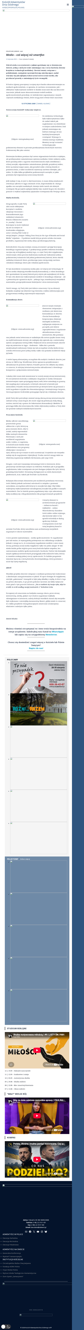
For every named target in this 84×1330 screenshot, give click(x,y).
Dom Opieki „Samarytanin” (13, 1276)
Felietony (10, 51)
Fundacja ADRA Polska (11, 1266)
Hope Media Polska (10, 1270)
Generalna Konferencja (12, 1253)
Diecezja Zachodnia (10, 1238)
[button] (6, 1326)
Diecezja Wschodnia (10, 1241)
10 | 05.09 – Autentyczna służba (17, 1078)
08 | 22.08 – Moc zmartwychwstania (19, 1085)
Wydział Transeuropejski (12, 1256)
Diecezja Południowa (10, 1245)
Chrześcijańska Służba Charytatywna (17, 1263)
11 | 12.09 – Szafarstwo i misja (17, 1074)
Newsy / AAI (18, 51)
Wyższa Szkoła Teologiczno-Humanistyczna (19, 1273)
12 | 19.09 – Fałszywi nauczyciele (18, 1071)
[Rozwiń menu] (68, 4)
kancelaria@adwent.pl (38, 1227)
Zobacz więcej (25, 859)
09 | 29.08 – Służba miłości (15, 1082)
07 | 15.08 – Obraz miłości (15, 1089)
